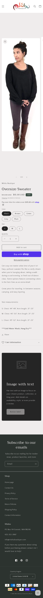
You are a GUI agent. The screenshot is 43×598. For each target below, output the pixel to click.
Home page (9, 482)
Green (29, 214)
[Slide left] (16, 177)
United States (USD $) (20, 576)
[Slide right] (26, 177)
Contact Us (9, 488)
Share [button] (7, 335)
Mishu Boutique (18, 593)
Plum (16, 219)
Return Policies (10, 504)
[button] (3, 6)
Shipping (4, 198)
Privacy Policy (10, 493)
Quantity (5, 234)
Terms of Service (11, 499)
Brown (17, 214)
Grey (6, 219)
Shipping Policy (11, 510)
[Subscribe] (35, 464)
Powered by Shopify (27, 593)
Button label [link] (15, 412)
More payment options (21, 260)
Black (6, 214)
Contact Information (13, 515)
